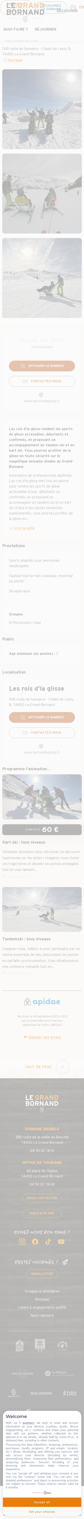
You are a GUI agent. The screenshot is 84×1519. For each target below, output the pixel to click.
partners (28, 1423)
